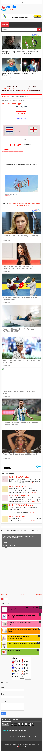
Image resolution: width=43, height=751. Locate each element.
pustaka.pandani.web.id (8, 88)
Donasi (15, 736)
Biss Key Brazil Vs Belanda (17, 486)
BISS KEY (22, 100)
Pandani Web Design (33, 744)
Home (22, 594)
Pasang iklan (9, 736)
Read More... (32, 483)
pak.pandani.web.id (24, 90)
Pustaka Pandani (17, 744)
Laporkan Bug (33, 736)
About (3, 2)
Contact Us (10, 2)
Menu (6, 24)
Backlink (20, 736)
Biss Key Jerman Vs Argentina (19, 496)
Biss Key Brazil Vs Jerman (17, 516)
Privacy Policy (19, 2)
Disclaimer (28, 2)
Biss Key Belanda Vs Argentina (19, 477)
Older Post (39, 594)
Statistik (26, 736)
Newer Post (4, 594)
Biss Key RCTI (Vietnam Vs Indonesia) (21, 505)
